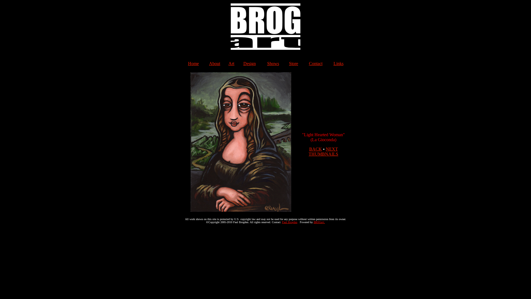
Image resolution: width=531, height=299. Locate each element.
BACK (315, 149)
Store (293, 63)
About (214, 63)
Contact (315, 63)
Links (338, 63)
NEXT (332, 149)
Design (249, 63)
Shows (273, 63)
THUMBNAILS (323, 154)
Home (193, 63)
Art (231, 63)
